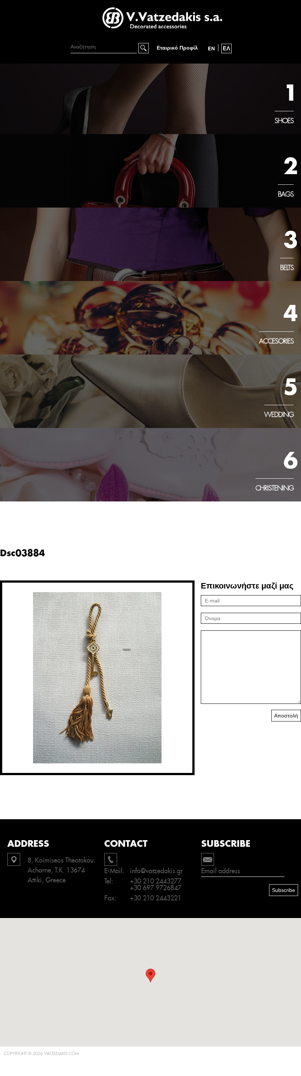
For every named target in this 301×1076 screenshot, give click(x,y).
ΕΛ (226, 48)
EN (211, 48)
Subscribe (283, 890)
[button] (150, 975)
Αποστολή (286, 716)
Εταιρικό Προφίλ (177, 48)
